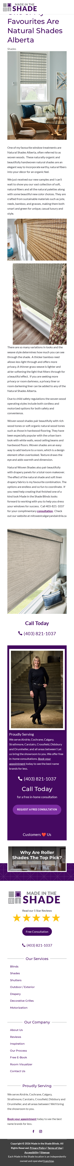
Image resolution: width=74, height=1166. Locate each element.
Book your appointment (21, 1119)
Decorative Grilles (22, 1000)
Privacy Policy (38, 1147)
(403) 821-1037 (40, 633)
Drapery (15, 994)
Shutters (16, 980)
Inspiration (17, 1043)
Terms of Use (55, 1147)
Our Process (18, 1050)
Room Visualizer (21, 1064)
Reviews (15, 1037)
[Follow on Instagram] (40, 1131)
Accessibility (31, 1152)
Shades (11, 48)
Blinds (14, 966)
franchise (48, 1160)
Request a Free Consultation (37, 809)
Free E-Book (18, 1057)
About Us (16, 1030)
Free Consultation (37, 931)
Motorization (18, 1007)
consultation (45, 511)
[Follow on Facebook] (33, 1131)
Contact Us (17, 1071)
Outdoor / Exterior (22, 987)
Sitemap (45, 1152)
